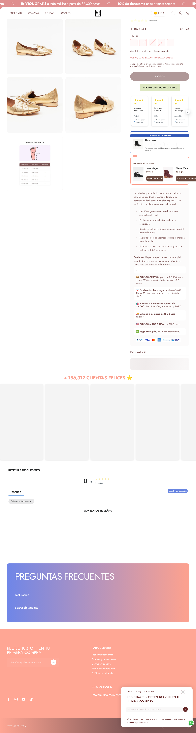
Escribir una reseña (178, 491)
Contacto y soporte (101, 663)
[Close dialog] (183, 692)
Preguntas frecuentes (102, 654)
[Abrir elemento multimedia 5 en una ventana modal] (35, 163)
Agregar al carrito (157, 178)
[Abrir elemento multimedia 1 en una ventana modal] (35, 46)
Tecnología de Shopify (16, 725)
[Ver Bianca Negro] (138, 144)
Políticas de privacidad (103, 673)
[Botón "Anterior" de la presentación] (131, 112)
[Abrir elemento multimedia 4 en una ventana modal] (93, 105)
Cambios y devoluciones (104, 659)
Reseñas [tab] (16, 491)
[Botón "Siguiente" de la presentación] (188, 112)
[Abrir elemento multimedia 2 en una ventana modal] (93, 46)
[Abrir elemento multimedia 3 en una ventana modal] (35, 105)
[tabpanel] (98, 520)
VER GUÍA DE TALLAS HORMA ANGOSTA (151, 57)
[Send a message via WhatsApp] (191, 723)
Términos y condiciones (103, 668)
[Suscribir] (53, 662)
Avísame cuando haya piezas (160, 87)
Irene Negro (152, 168)
